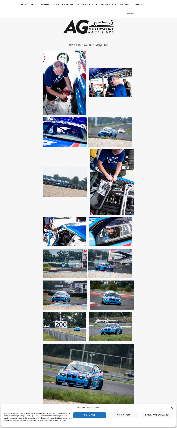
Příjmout (89, 415)
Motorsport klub (88, 5)
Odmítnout (123, 415)
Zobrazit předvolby (157, 415)
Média (56, 5)
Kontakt (137, 5)
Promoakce (68, 5)
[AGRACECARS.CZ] (88, 26)
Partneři (124, 5)
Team (33, 5)
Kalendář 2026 (108, 5)
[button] (172, 407)
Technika (44, 5)
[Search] (155, 14)
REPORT (24, 5)
